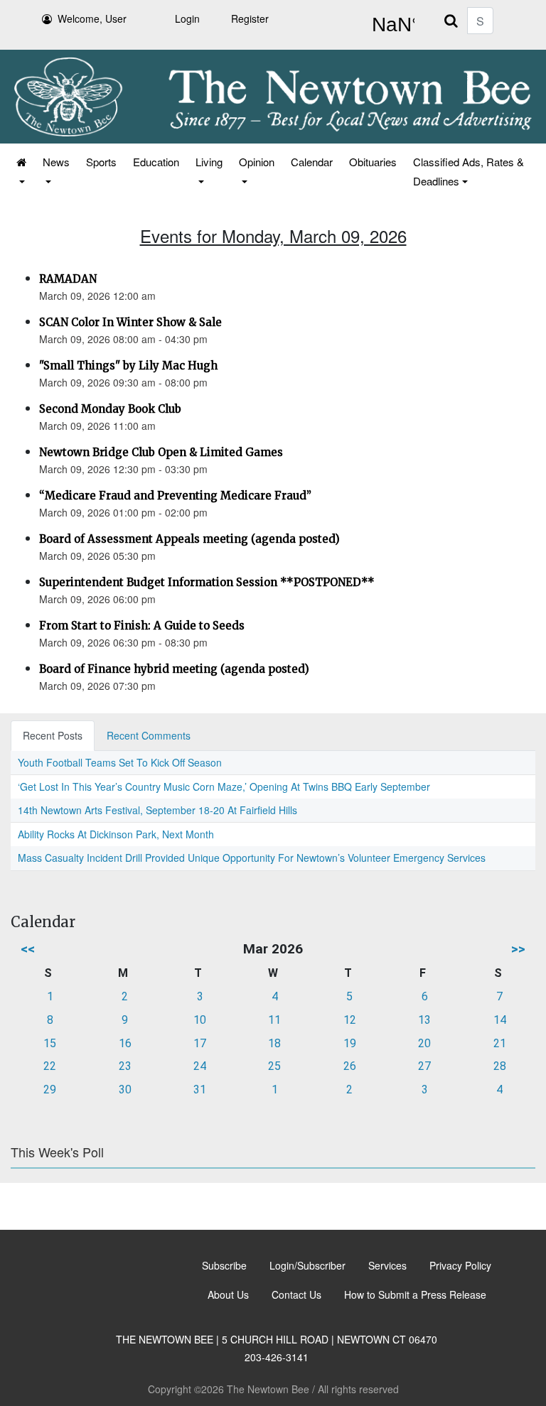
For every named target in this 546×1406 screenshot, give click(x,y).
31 (199, 1089)
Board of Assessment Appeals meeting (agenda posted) (189, 539)
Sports (101, 161)
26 (349, 1066)
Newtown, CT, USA (390, 25)
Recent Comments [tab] (149, 735)
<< (28, 949)
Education (156, 161)
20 (424, 1043)
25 (274, 1066)
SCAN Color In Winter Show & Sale (130, 322)
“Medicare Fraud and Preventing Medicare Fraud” (175, 495)
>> (518, 949)
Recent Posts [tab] (52, 735)
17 (199, 1043)
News (56, 161)
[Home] (20, 171)
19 (349, 1043)
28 (499, 1066)
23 (125, 1066)
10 (199, 1020)
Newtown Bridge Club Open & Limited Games (161, 452)
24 (199, 1066)
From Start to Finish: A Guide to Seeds (142, 625)
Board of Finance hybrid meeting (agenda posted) (174, 669)
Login (187, 18)
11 (274, 1020)
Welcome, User (92, 18)
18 (274, 1043)
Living (209, 161)
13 (424, 1020)
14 (499, 1020)
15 (49, 1043)
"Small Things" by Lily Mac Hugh (128, 365)
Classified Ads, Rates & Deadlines (468, 171)
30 (125, 1089)
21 (499, 1043)
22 (49, 1066)
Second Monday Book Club (110, 409)
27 (424, 1066)
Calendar (312, 161)
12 (349, 1020)
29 (49, 1089)
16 (125, 1043)
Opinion (256, 161)
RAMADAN (68, 279)
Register (250, 18)
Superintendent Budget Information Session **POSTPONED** (207, 582)
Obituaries (373, 161)
